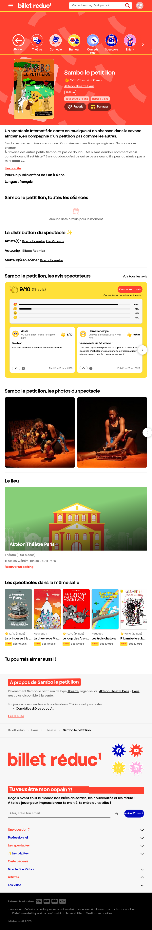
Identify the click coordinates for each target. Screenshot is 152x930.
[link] (39, 331)
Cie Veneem (55, 241)
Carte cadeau (18, 861)
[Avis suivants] (142, 350)
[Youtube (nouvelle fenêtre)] (136, 750)
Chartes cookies (124, 909)
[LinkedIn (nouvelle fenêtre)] (136, 768)
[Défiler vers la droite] (143, 44)
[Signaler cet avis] (23, 368)
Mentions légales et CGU (94, 909)
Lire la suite (13, 168)
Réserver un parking (19, 567)
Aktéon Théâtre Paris (79, 86)
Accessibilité (74, 913)
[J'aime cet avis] (16, 368)
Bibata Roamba (33, 241)
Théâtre (73, 691)
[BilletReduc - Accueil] (34, 5)
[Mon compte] (139, 5)
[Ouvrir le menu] (12, 5)
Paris (135, 691)
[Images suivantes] (147, 432)
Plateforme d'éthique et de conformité (36, 913)
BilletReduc (16, 730)
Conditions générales (21, 909)
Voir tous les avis (135, 276)
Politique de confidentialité (57, 909)
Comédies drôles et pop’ (34, 709)
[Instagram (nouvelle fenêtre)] (119, 768)
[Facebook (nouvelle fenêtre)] (119, 750)
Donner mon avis (130, 289)
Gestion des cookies (99, 913)
